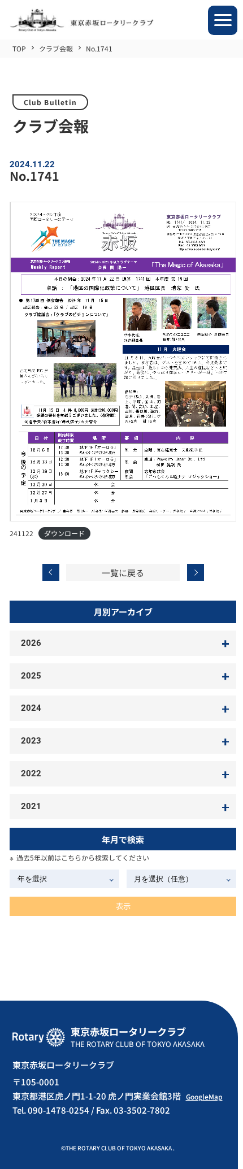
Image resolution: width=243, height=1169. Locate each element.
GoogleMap (204, 1096)
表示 (123, 906)
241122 (21, 533)
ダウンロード (64, 533)
